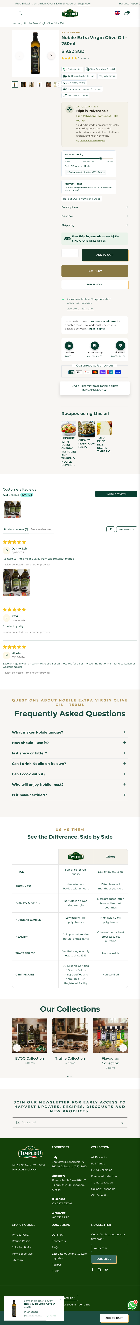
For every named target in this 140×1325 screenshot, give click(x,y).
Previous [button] (19, 55)
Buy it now (94, 284)
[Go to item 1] (12, 509)
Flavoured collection (104, 1176)
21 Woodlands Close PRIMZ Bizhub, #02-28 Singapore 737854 (69, 1185)
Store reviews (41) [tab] (41, 529)
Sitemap (17, 1260)
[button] (69, 58)
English (68, 1297)
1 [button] (67, 1076)
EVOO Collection (29, 1058)
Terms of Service (22, 1253)
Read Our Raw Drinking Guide (83, 198)
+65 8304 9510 (60, 1217)
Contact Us (59, 1241)
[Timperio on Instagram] (99, 1269)
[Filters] (110, 529)
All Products (99, 1157)
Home (16, 23)
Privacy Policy (20, 1234)
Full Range (98, 1163)
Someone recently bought (41, 1303)
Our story (57, 1234)
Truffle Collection (70, 1058)
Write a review (116, 494)
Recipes (56, 1264)
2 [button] (71, 1076)
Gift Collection (100, 1195)
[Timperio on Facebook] (92, 1269)
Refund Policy (21, 1241)
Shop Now (65, 3)
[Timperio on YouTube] (106, 1269)
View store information (80, 308)
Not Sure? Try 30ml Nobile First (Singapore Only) (95, 388)
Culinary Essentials (103, 1188)
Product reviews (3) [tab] (16, 529)
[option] (35, 53)
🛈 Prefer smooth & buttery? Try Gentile (86, 172)
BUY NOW (95, 271)
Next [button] (51, 55)
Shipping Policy (22, 1247)
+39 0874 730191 (62, 1203)
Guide (55, 1271)
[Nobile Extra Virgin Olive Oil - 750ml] (12, 1309)
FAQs (55, 1247)
